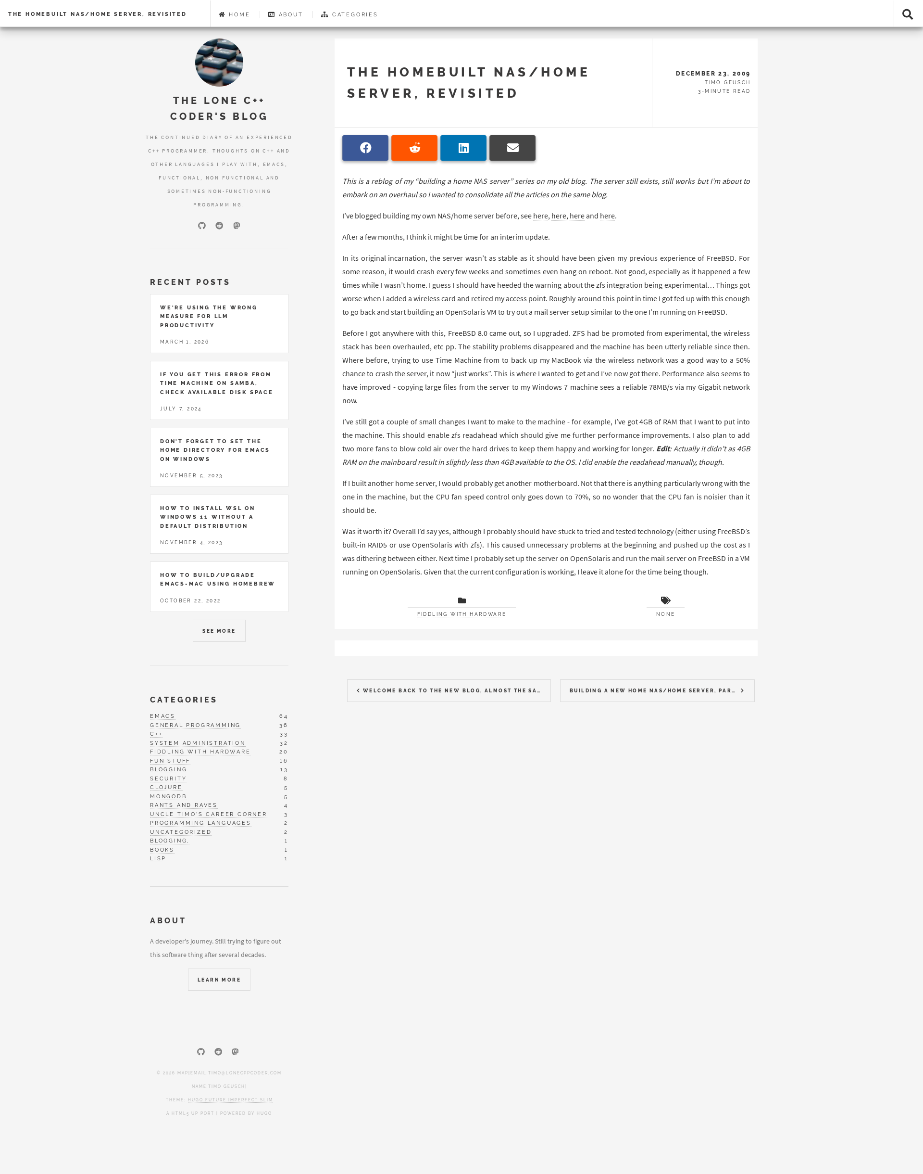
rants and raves (184, 805)
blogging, (169, 840)
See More (219, 631)
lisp (158, 858)
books (162, 849)
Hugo (264, 1113)
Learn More (219, 980)
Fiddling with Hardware (462, 614)
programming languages (200, 822)
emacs (162, 716)
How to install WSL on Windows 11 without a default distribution (207, 517)
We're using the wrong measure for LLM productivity (209, 316)
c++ (156, 733)
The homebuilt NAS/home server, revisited (97, 14)
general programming (195, 725)
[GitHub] (202, 226)
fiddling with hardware (200, 751)
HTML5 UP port (193, 1113)
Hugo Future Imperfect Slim (230, 1099)
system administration (198, 743)
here (540, 215)
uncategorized (181, 832)
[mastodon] (236, 226)
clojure (166, 787)
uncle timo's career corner (208, 814)
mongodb (168, 796)
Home (238, 14)
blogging (168, 769)
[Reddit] (219, 226)
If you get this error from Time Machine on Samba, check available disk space (217, 383)
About (289, 14)
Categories (353, 14)
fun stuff (170, 760)
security (168, 778)
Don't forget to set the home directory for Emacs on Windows (215, 450)
